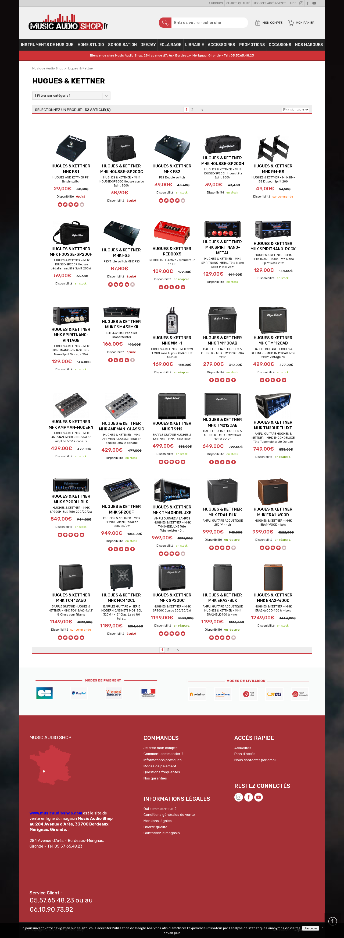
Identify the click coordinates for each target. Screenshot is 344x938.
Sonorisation (122, 44)
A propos (216, 3)
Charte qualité (238, 3)
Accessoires (221, 44)
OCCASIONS (280, 44)
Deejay (148, 44)
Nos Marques (309, 44)
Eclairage (170, 44)
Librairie (194, 44)
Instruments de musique (47, 44)
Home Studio (91, 44)
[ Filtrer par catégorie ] (52, 95)
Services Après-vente (269, 3)
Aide (293, 3)
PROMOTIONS (252, 44)
